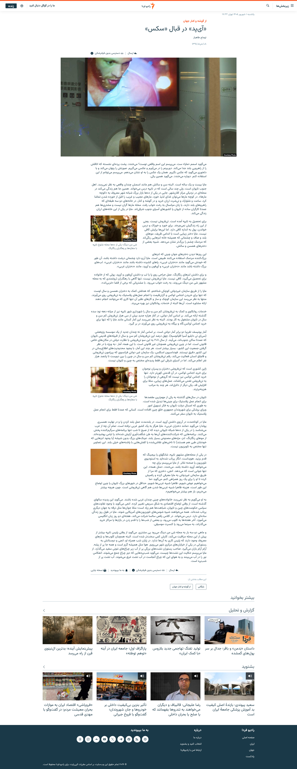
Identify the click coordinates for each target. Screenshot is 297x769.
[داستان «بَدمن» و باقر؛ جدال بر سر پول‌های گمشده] (229, 630)
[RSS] (137, 739)
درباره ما (197, 738)
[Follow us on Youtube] (104, 739)
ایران (252, 744)
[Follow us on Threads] (80, 739)
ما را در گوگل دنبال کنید (42, 6)
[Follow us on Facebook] (129, 739)
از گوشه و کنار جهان (194, 21)
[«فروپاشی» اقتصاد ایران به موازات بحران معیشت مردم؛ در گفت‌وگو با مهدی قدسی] (67, 686)
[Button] (132, 53)
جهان (251, 750)
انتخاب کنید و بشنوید (190, 744)
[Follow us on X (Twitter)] (112, 739)
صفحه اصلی (248, 738)
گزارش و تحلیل (241, 610)
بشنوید (248, 667)
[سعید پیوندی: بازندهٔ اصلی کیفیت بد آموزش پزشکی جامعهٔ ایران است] (229, 686)
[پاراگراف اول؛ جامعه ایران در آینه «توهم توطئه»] (121, 630)
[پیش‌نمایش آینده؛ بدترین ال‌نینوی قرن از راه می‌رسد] (67, 630)
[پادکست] (22, 6)
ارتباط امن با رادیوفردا (190, 750)
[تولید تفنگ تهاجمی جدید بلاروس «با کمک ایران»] (175, 630)
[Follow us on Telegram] (120, 739)
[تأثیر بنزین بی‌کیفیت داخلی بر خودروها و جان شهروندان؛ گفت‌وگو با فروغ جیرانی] (121, 686)
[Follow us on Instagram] (88, 739)
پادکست (250, 757)
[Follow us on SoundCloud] (96, 739)
